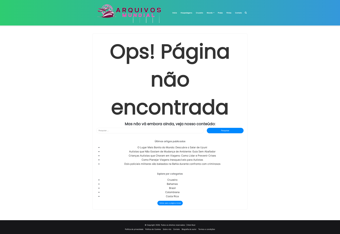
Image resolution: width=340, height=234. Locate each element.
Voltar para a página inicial (170, 203)
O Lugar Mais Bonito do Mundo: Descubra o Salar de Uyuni (172, 147)
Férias (228, 13)
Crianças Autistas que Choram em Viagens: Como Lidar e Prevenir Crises (172, 155)
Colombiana (172, 192)
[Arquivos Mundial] (128, 13)
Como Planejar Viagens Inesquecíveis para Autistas (172, 159)
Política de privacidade (134, 229)
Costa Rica (172, 196)
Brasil (172, 188)
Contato (238, 13)
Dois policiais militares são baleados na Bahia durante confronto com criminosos (172, 163)
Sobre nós (167, 229)
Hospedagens (186, 13)
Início (174, 13)
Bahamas (172, 183)
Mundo (210, 13)
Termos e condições (206, 229)
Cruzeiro (199, 13)
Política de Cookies (153, 229)
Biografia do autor (189, 229)
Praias (220, 13)
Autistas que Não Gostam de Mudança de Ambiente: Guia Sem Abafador (172, 151)
